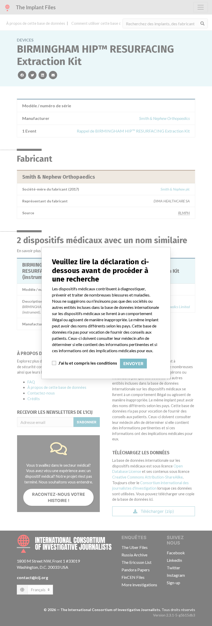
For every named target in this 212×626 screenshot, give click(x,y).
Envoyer (133, 363)
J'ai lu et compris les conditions (87, 362)
